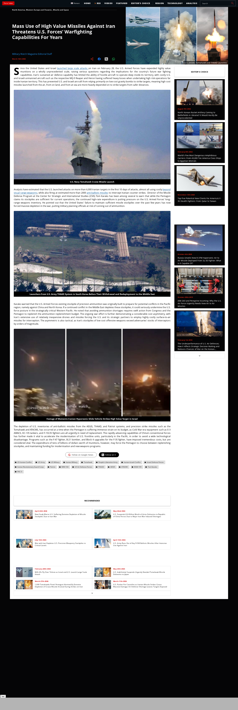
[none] (92, 552)
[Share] (92, 59)
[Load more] (92, 593)
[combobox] (218, 3)
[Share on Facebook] (99, 59)
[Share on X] (106, 59)
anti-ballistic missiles (97, 192)
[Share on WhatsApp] (113, 59)
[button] (232, 3)
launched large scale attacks (72, 68)
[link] (53, 514)
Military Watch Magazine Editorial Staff (32, 53)
